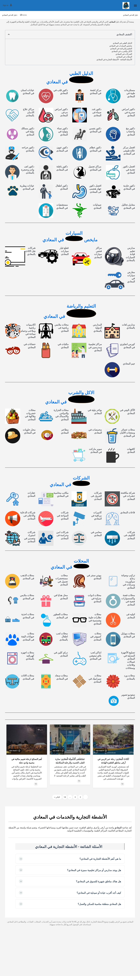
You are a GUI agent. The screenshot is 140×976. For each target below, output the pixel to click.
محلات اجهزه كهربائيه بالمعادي (27, 655)
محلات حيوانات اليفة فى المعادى (27, 636)
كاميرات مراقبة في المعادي (96, 515)
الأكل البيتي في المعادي (127, 412)
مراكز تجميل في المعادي (94, 168)
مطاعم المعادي (65, 431)
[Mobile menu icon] (135, 5)
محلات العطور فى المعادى (60, 616)
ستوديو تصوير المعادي (128, 696)
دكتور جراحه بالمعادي (28, 149)
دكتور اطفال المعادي (62, 187)
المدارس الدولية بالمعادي (97, 327)
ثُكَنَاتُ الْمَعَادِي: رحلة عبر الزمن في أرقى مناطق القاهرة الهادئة (113, 761)
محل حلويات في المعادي (29, 431)
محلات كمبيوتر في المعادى (95, 636)
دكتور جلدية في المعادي (129, 187)
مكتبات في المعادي (63, 346)
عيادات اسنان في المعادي (27, 92)
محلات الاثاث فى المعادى (27, 677)
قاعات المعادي (127, 512)
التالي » (57, 797)
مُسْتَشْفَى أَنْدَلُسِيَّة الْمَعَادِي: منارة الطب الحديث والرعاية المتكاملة (70, 761)
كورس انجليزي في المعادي (127, 346)
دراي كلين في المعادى (61, 654)
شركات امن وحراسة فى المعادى (62, 535)
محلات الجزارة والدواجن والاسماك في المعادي (61, 415)
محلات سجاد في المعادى (61, 677)
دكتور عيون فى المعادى (62, 149)
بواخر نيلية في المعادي (95, 412)
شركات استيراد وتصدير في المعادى (29, 537)
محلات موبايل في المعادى (128, 635)
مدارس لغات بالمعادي (128, 326)
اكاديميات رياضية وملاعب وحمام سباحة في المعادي (28, 330)
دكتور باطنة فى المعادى (62, 168)
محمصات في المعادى (95, 431)
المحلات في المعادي (124, 57)
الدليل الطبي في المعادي (122, 43)
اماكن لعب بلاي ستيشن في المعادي (95, 655)
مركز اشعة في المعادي (95, 92)
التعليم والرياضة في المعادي (121, 48)
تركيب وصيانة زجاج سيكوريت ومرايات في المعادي (128, 581)
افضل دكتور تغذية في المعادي (129, 169)
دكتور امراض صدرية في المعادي (128, 112)
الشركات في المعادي (124, 54)
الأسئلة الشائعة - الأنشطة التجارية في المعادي (114, 59)
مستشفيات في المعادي (62, 206)
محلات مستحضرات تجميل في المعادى (61, 580)
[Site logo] (125, 5)
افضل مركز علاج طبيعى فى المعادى (129, 150)
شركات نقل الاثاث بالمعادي (30, 250)
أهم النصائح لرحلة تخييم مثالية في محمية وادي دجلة (26, 761)
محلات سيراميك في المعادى (95, 678)
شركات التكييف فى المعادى (129, 535)
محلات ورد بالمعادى (129, 677)
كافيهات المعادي (131, 450)
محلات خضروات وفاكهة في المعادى (30, 415)
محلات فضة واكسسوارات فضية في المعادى (128, 600)
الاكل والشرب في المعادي (122, 51)
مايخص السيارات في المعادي (120, 46)
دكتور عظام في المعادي (95, 149)
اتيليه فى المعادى (130, 616)
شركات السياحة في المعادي (62, 515)
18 (65, 797)
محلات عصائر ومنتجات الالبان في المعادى (127, 432)
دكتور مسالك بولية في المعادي (27, 131)
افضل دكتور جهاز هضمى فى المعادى (95, 188)
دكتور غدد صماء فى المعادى (96, 112)
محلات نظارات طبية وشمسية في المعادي (94, 619)
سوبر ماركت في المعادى (95, 450)
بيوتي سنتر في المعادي (94, 577)
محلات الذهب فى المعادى (27, 577)
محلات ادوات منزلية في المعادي (94, 598)
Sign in (5, 5)
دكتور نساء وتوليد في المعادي (62, 131)
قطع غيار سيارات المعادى (64, 250)
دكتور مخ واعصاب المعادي (130, 131)
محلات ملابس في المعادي (27, 597)
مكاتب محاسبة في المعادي (61, 494)
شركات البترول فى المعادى (96, 495)
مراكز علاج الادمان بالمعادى (28, 112)
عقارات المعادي (31, 494)
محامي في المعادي (96, 534)
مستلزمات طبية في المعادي (129, 93)
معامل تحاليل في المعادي (128, 206)
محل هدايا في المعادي (61, 597)
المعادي (112, 22)
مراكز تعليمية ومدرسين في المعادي (95, 347)
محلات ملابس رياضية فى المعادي (62, 327)
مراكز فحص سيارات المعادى (98, 252)
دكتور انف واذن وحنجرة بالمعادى (27, 169)
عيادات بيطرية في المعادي (27, 187)
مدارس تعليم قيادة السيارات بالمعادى (130, 254)
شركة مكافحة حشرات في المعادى (128, 495)
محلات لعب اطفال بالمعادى (62, 636)
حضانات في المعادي (30, 346)
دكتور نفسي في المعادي (95, 130)
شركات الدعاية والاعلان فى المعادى (27, 515)
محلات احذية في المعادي (27, 616)
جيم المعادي (129, 363)
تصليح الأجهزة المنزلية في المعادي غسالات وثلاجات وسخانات (128, 660)
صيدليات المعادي (97, 206)
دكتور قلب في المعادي (60, 92)
